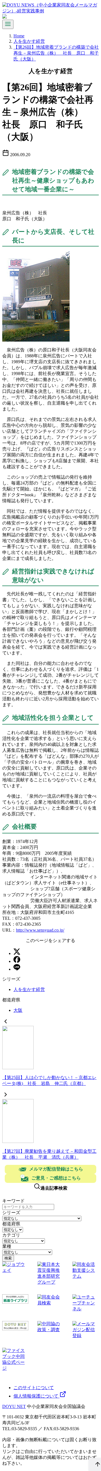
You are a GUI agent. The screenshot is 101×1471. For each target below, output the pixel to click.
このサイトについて (33, 1387)
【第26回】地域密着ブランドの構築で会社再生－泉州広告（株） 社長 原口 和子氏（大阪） (56, 53)
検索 (8, 1258)
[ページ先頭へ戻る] (95, 1464)
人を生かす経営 (29, 41)
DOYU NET (14, 1406)
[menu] (7, 24)
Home (18, 35)
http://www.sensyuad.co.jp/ (40, 930)
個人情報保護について (36, 1396)
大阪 (17, 1010)
